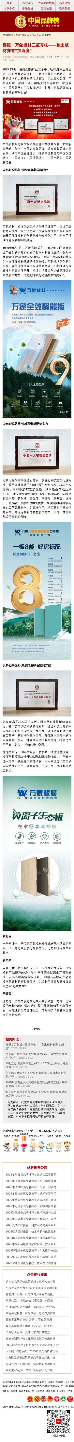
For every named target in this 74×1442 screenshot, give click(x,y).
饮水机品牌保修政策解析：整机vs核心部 (30, 1281)
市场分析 (27, 8)
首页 (9, 2)
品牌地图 (46, 8)
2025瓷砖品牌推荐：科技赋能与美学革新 (31, 1225)
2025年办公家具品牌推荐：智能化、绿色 (31, 1218)
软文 (50, 1150)
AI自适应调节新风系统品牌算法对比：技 (30, 1357)
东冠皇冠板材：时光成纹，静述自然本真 (30, 1313)
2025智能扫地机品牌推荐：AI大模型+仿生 (32, 1250)
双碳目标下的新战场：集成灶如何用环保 (30, 1363)
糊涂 (58, 1150)
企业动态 (34, 35)
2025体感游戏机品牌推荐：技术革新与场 (31, 1237)
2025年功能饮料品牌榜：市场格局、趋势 (31, 1199)
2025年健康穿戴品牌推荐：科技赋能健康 (31, 1180)
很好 (24, 1150)
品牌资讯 (64, 2)
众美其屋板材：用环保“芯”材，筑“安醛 (29, 1325)
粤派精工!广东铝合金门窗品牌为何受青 (29, 1300)
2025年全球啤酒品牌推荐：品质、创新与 (31, 1187)
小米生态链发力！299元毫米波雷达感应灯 (31, 1287)
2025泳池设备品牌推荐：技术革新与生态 (31, 1212)
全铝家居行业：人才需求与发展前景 (28, 1332)
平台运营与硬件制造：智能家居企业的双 (30, 1306)
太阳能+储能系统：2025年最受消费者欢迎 (32, 1351)
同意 (15, 1150)
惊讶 (67, 1150)
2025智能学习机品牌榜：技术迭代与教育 (31, 1263)
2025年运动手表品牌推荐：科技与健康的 (31, 1206)
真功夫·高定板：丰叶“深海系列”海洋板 (29, 1370)
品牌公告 (27, 2)
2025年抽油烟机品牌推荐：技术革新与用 (31, 1193)
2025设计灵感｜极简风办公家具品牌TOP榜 (32, 1344)
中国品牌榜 (21, 35)
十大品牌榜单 (46, 2)
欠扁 (7, 1150)
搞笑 (41, 1150)
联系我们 (64, 8)
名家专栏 (9, 8)
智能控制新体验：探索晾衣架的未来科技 (30, 1338)
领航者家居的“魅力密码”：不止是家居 (29, 1319)
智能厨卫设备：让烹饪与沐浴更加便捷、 (30, 1294)
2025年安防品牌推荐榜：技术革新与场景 (31, 1256)
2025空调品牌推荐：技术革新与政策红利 (31, 1231)
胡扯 (33, 1150)
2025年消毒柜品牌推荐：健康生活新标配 (31, 1174)
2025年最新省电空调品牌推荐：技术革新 (31, 1244)
